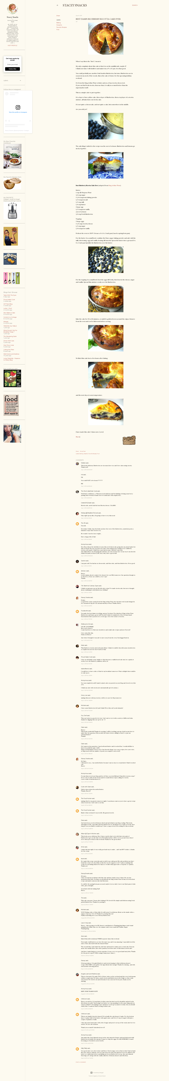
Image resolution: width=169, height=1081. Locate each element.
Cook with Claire (86, 787)
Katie (82, 645)
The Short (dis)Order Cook (89, 491)
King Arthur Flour (114, 185)
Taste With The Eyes (10, 295)
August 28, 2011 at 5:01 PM (88, 918)
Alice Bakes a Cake (9, 313)
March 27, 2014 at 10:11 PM (87, 1030)
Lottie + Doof (8, 308)
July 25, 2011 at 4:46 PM (87, 904)
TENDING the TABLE (10, 326)
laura (82, 858)
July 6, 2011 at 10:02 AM (87, 768)
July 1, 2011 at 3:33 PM (86, 580)
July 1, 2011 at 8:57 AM (86, 508)
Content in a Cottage (10, 317)
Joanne (83, 561)
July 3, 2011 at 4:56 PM (86, 700)
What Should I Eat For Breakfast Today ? (10, 331)
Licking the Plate (9, 349)
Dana (82, 820)
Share (78, 437)
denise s (83, 571)
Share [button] (58, 15)
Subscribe (12, 69)
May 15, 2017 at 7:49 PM (87, 1058)
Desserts (59, 25)
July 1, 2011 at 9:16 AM (86, 539)
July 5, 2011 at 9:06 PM (86, 722)
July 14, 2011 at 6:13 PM (87, 853)
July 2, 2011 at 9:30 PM (87, 690)
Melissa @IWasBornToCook (89, 513)
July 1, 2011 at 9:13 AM (86, 518)
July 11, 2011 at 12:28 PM (87, 828)
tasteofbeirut (85, 668)
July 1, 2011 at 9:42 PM (86, 652)
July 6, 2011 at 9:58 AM (86, 753)
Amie (82, 847)
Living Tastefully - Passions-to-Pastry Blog (12, 359)
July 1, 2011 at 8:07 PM (86, 640)
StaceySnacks (85, 873)
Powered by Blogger (98, 1072)
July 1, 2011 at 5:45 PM (86, 605)
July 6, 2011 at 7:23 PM (86, 793)
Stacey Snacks (75, 5)
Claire (82, 727)
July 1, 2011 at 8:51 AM (86, 498)
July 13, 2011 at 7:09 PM (87, 842)
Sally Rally (84, 1048)
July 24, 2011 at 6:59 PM (87, 868)
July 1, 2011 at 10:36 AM (87, 555)
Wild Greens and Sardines (11, 354)
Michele (83, 705)
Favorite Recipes (61, 27)
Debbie (83, 463)
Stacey (83, 960)
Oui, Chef (84, 715)
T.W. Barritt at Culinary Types (89, 586)
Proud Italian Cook (86, 657)
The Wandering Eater (10, 336)
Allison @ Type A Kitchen (88, 833)
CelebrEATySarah (86, 503)
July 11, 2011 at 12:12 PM (87, 815)
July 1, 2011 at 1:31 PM (86, 566)
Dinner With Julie (9, 341)
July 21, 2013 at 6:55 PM (87, 1008)
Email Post (83, 451)
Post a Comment (81, 1062)
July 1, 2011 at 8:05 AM (86, 469)
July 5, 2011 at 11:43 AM (86, 710)
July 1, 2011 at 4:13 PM (86, 592)
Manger (6, 321)
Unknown (84, 999)
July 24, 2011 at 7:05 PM (87, 893)
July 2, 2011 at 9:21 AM (86, 663)
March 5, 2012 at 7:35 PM (87, 955)
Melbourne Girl (85, 624)
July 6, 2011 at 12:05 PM (87, 781)
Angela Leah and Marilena (89, 974)
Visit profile (12, 45)
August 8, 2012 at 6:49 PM (87, 983)
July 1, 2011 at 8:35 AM (86, 486)
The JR (83, 523)
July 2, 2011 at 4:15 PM (86, 675)
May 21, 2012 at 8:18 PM (87, 969)
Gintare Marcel (101, 1076)
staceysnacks (19, 130)
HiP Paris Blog (8, 304)
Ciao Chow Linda (9, 345)
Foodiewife (84, 611)
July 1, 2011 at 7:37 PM (86, 619)
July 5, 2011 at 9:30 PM (86, 738)
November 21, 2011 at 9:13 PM (88, 931)
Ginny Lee (84, 695)
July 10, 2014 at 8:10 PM (87, 1043)
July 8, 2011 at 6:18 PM (86, 805)
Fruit (57, 29)
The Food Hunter (86, 798)
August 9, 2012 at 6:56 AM (87, 994)
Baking (58, 23)
